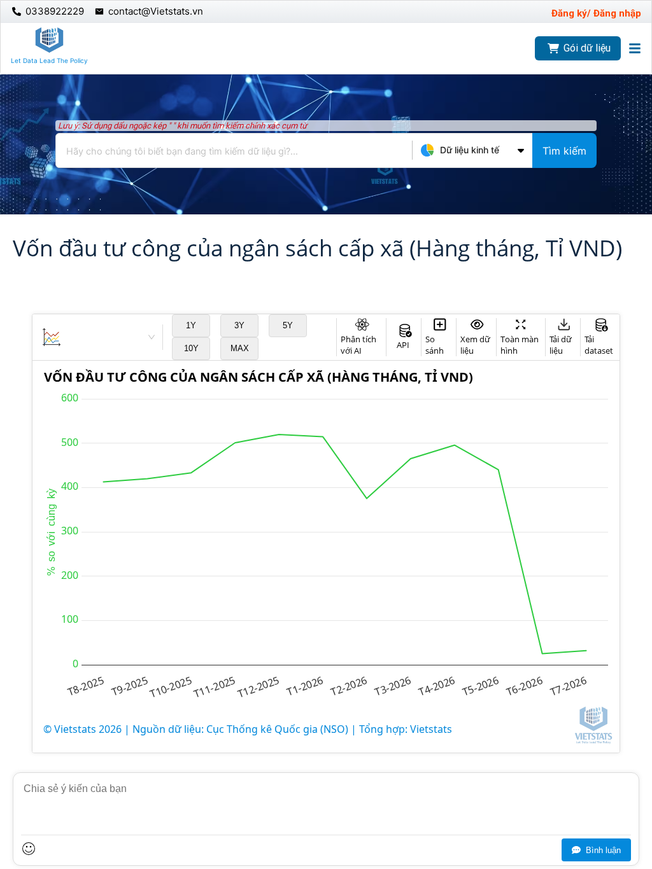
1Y (191, 325)
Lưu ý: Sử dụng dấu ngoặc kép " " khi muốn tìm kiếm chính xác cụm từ (182, 125)
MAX (239, 348)
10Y (191, 348)
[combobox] (326, 150)
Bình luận (603, 850)
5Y (288, 325)
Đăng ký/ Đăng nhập (596, 13)
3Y (239, 325)
